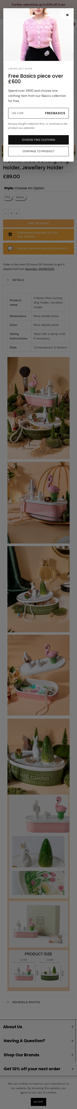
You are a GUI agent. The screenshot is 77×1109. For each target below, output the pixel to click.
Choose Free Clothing (38, 139)
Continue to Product (39, 151)
